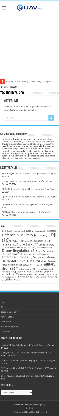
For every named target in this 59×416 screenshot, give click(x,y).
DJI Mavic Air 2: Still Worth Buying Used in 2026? (23, 204)
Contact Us (6, 331)
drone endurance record (15, 248)
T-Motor (52, 274)
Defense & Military (20, 235)
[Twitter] (32, 408)
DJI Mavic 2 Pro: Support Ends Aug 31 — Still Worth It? (26, 212)
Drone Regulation (19, 251)
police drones (26, 271)
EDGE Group (42, 254)
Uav (2, 302)
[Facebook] (29, 408)
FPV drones (36, 261)
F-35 (18, 261)
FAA (24, 261)
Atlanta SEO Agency (36, 404)
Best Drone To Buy (9, 312)
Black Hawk (7, 231)
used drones (11, 279)
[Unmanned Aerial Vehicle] (30, 7)
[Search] (51, 118)
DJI (2, 307)
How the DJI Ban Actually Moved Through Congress (28, 81)
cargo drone (40, 231)
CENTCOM (52, 231)
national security (26, 269)
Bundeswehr (19, 231)
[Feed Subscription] (58, 93)
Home (5, 87)
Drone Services (14, 254)
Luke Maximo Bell (34, 265)
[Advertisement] (29, 46)
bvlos (30, 231)
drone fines (31, 248)
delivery (44, 235)
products (41, 271)
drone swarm (30, 254)
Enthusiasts (6, 322)
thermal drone (26, 276)
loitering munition (15, 264)
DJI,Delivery (16, 241)
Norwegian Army (9, 272)
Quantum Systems (27, 274)
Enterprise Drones (17, 257)
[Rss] (26, 408)
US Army (52, 277)
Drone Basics (27, 244)
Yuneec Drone (7, 317)
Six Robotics (42, 274)
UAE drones (41, 277)
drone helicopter (44, 248)
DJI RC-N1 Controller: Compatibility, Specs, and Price (25, 189)
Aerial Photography (9, 326)
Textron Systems (9, 277)
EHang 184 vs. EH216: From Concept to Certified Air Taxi (27, 181)
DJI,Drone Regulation (34, 241)
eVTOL (10, 261)
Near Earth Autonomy (43, 269)
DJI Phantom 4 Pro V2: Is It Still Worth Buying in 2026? (26, 197)
